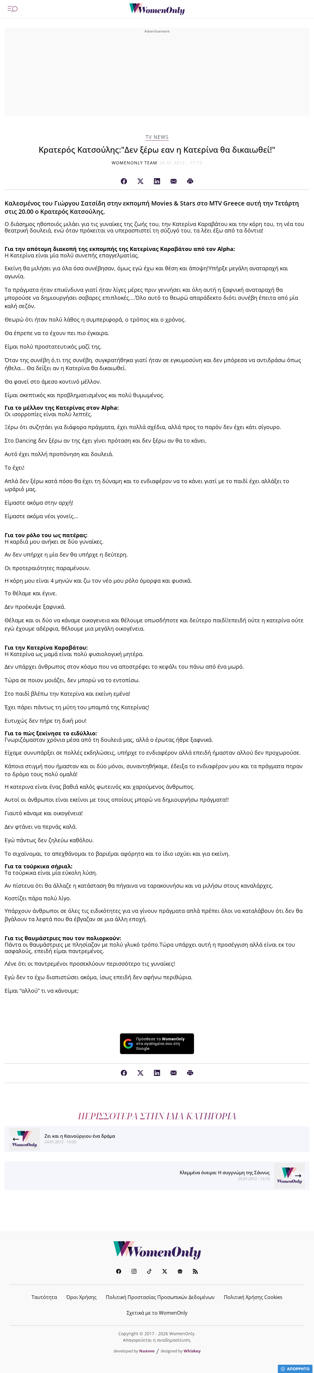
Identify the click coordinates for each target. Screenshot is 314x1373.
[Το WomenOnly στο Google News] (180, 1272)
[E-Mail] (173, 181)
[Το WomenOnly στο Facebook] (119, 1272)
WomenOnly (157, 1250)
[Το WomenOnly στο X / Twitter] (165, 1272)
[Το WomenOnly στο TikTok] (149, 1272)
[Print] (190, 181)
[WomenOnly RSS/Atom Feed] (195, 1272)
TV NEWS (157, 137)
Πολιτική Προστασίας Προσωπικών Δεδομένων (160, 1297)
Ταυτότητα (44, 1297)
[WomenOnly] (157, 9)
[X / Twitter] (140, 181)
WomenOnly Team (135, 163)
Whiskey (192, 1351)
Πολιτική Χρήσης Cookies (253, 1297)
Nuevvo (147, 1351)
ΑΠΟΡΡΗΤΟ (298, 1368)
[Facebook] (124, 181)
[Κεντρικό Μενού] (13, 9)
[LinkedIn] (157, 181)
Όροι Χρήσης (81, 1297)
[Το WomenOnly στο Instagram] (134, 1272)
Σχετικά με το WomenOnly (157, 1312)
